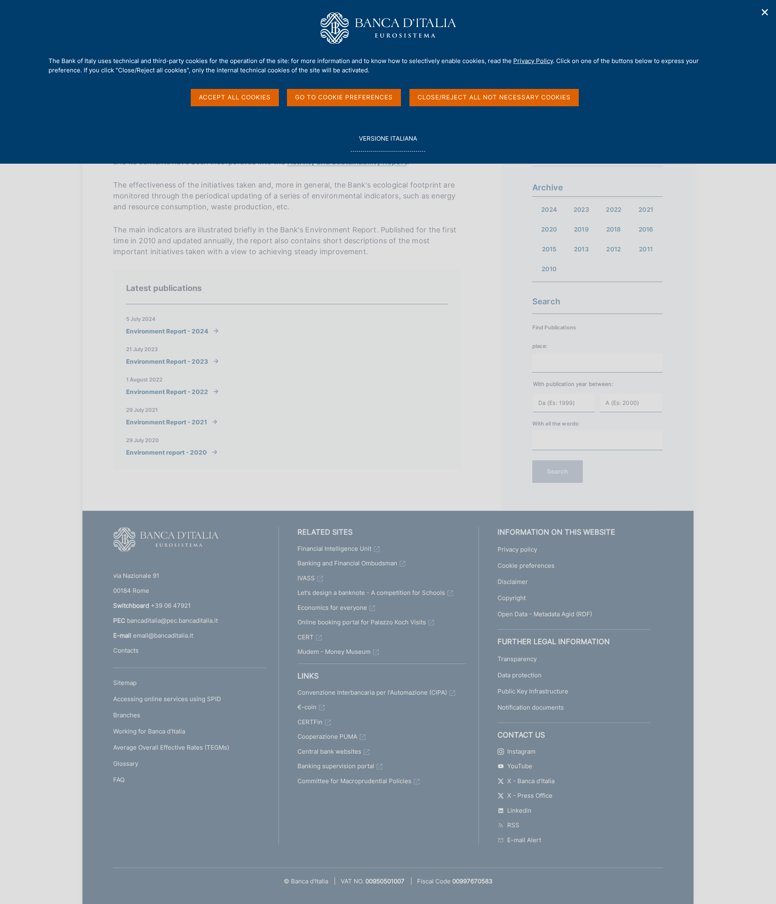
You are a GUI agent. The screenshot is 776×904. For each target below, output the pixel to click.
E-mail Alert (524, 840)
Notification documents (531, 707)
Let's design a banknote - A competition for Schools (371, 592)
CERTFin (310, 722)
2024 (549, 209)
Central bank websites (329, 751)
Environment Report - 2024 (167, 331)
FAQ (118, 780)
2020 (549, 229)
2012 (613, 249)
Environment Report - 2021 (166, 422)
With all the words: (556, 423)
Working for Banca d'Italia (149, 731)
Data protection (520, 675)
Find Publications (554, 327)
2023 (581, 209)
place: (540, 346)
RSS (513, 825)
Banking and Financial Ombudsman (347, 563)
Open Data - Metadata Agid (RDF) (545, 614)
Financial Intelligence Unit (334, 548)
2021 (646, 209)
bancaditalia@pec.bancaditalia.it (172, 620)
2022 (613, 209)
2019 (581, 229)
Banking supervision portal (335, 766)
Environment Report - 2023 (167, 361)
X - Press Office (529, 795)
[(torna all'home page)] (165, 541)
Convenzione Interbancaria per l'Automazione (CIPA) (372, 692)
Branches (126, 715)
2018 (613, 229)
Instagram (521, 751)
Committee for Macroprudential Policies (354, 781)
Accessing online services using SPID (167, 699)
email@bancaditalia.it (163, 635)
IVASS (306, 578)
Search (557, 471)
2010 (549, 269)
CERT (305, 637)
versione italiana (387, 143)
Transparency (517, 659)
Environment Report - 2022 (167, 391)
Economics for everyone (332, 607)
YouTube (519, 766)
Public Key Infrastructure (533, 691)
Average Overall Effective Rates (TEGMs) (171, 747)
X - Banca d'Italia (531, 781)
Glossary (125, 763)
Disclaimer (513, 582)
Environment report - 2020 (166, 452)
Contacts (126, 650)
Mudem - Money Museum (334, 651)
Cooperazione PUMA (327, 736)
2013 (581, 249)
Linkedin (519, 810)
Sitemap (125, 683)
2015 (549, 249)
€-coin (306, 707)
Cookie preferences (526, 565)
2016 (646, 229)
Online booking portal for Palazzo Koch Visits (361, 622)
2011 (646, 249)
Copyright (512, 598)
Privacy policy (517, 549)
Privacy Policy (533, 61)
